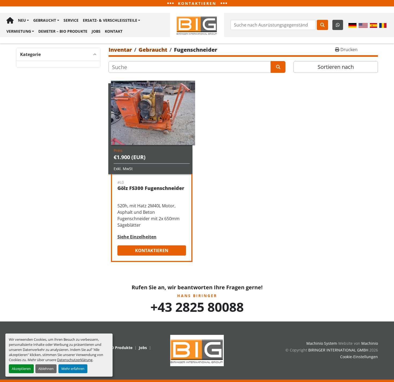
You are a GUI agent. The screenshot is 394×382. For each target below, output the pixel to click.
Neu (22, 20)
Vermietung (18, 31)
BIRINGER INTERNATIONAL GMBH (338, 350)
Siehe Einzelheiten (137, 237)
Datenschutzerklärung (74, 359)
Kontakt (113, 31)
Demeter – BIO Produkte (62, 31)
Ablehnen (46, 368)
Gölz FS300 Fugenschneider (150, 188)
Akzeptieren (21, 368)
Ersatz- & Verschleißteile (110, 20)
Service (71, 20)
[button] (23, 20)
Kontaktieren (151, 250)
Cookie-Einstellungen (359, 356)
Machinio (369, 343)
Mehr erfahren (72, 368)
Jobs (96, 31)
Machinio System (321, 343)
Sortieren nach (336, 66)
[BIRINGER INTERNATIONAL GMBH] (197, 350)
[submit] (322, 25)
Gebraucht (44, 20)
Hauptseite (10, 20)
